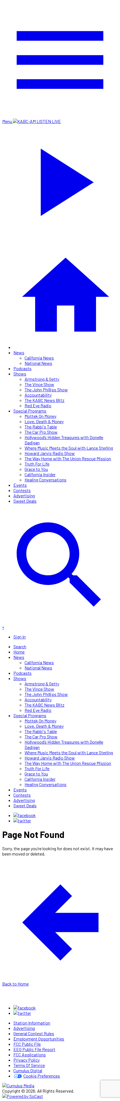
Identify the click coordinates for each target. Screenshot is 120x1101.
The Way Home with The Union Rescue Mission (68, 458)
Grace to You (36, 469)
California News (39, 357)
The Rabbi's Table (41, 426)
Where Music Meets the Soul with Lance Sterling (69, 447)
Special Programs (29, 410)
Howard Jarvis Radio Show (50, 453)
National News (38, 363)
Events (20, 485)
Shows (19, 373)
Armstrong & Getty (42, 379)
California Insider (40, 474)
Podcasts (22, 368)
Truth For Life (37, 463)
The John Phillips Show (46, 389)
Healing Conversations (45, 479)
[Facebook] (24, 815)
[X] (22, 820)
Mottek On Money (40, 416)
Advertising (24, 495)
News (18, 352)
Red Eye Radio (38, 405)
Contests (22, 490)
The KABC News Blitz (44, 400)
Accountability (38, 394)
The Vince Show (39, 384)
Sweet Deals (25, 500)
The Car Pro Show (41, 432)
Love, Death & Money (44, 421)
